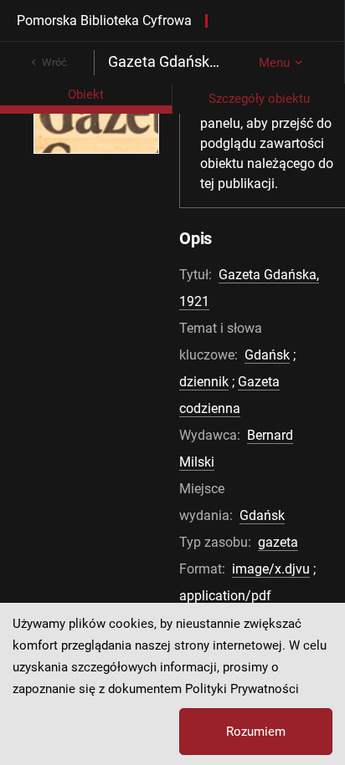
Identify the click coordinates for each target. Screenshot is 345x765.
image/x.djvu (271, 569)
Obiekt (86, 94)
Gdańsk (267, 355)
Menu (274, 62)
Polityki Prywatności (242, 688)
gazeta (278, 542)
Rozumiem (256, 731)
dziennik (204, 382)
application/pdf (225, 596)
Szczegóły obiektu (259, 98)
